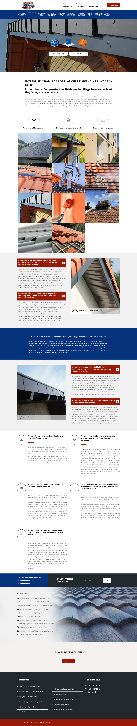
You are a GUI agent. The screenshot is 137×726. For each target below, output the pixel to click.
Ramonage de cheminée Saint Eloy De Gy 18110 (34, 602)
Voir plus (68, 661)
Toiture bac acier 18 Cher (107, 14)
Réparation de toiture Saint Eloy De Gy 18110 (33, 620)
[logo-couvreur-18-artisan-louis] (28, 5)
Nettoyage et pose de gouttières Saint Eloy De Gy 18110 (36, 624)
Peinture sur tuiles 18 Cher (61, 14)
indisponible (67, 6)
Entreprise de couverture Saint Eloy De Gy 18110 (34, 609)
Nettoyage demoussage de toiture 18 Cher (71, 14)
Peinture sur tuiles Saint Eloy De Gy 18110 (32, 635)
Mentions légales (45, 722)
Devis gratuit (114, 5)
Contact (79, 54)
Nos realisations (58, 54)
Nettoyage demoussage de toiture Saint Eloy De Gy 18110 (37, 605)
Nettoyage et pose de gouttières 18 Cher (32, 14)
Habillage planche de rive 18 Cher (81, 14)
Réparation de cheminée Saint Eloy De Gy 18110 (34, 598)
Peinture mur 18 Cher (90, 14)
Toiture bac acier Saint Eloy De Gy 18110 (31, 613)
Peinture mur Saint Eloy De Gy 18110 (30, 616)
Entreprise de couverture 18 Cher (22, 14)
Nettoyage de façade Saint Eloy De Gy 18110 (33, 627)
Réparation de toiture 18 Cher (115, 14)
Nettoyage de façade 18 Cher (42, 14)
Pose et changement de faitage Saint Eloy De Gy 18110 (36, 631)
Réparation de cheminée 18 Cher (99, 14)
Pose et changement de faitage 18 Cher (52, 14)
